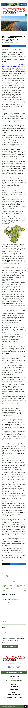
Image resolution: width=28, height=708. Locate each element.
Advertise (14, 687)
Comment (5, 603)
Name (4, 621)
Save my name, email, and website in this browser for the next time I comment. (13, 640)
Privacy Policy (14, 695)
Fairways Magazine (8, 42)
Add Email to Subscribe (14, 672)
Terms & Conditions (14, 697)
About (14, 684)
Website (4, 633)
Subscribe (14, 689)
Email (4, 627)
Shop (14, 692)
